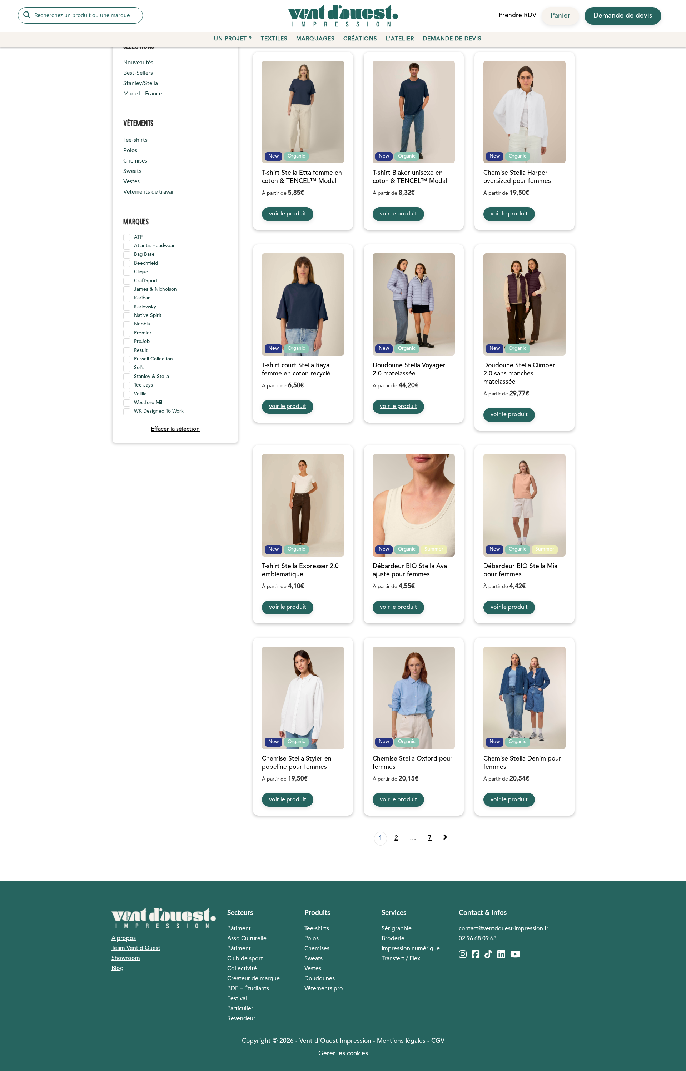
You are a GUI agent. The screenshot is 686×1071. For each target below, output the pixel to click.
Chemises (135, 161)
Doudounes (319, 979)
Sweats (132, 171)
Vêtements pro (323, 989)
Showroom (125, 958)
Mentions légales (401, 1041)
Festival (237, 999)
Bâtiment (239, 929)
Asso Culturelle (247, 939)
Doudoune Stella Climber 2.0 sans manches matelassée (519, 374)
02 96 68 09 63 (478, 939)
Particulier (240, 1009)
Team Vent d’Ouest (135, 948)
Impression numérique (411, 949)
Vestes (131, 181)
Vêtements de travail (149, 192)
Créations (360, 39)
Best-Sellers (138, 73)
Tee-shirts (135, 140)
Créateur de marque (253, 979)
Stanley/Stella (140, 83)
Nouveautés (138, 62)
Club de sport (245, 959)
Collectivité (242, 969)
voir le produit (287, 214)
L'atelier (400, 39)
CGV (437, 1041)
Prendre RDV (517, 16)
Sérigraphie (397, 929)
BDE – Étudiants (248, 989)
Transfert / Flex (401, 959)
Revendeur (241, 1019)
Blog (117, 968)
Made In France (142, 93)
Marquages (315, 39)
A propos (123, 938)
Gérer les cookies (343, 1054)
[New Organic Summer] (414, 505)
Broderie (393, 939)
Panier (560, 15)
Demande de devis (622, 15)
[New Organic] (303, 112)
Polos (130, 150)
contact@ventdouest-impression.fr (503, 929)
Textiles (274, 39)
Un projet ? (233, 39)
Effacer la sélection (175, 429)
